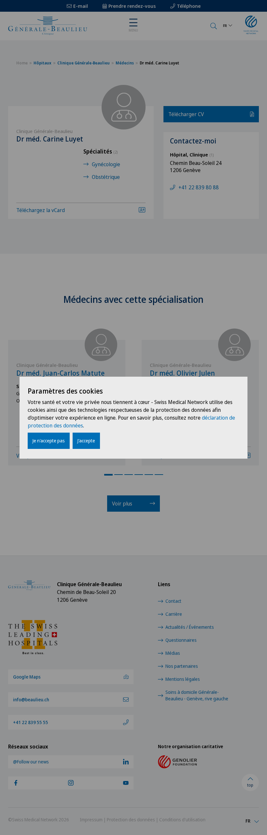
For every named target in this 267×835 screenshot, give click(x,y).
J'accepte (86, 441)
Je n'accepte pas (49, 441)
